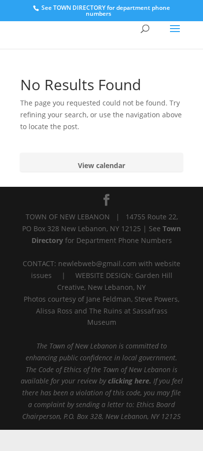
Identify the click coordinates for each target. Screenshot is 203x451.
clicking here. (129, 380)
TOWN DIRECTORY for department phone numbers (111, 10)
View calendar (101, 165)
